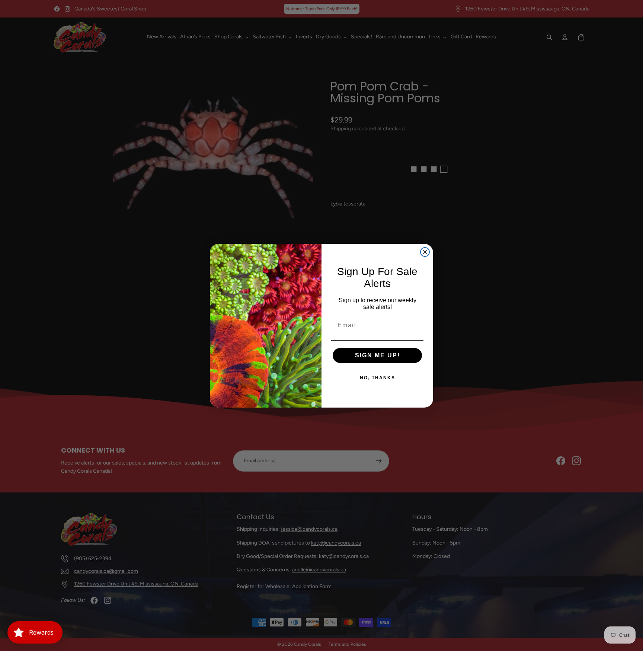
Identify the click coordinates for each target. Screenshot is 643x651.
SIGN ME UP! (377, 355)
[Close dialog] (424, 252)
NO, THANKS (377, 377)
